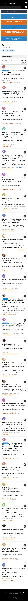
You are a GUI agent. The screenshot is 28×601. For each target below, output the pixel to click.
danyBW (4, 137)
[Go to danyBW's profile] (4, 128)
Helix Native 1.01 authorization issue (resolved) (12, 260)
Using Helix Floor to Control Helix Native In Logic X (14, 549)
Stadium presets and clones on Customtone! (14, 39)
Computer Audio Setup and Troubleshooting (13, 367)
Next (22, 60)
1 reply (13, 122)
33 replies (13, 498)
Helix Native (17, 74)
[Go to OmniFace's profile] (4, 319)
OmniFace (4, 326)
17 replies (15, 167)
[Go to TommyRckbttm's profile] (4, 400)
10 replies (17, 333)
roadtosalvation (6, 160)
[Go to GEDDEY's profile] (4, 295)
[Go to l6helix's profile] (4, 340)
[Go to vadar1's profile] (4, 484)
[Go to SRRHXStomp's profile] (4, 108)
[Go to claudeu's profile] (4, 174)
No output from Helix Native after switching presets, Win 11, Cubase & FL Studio (13, 157)
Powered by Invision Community (14, 598)
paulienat (4, 531)
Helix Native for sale (9, 344)
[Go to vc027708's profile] (4, 215)
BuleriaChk (5, 262)
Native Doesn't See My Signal (12, 404)
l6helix (3, 345)
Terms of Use (6, 593)
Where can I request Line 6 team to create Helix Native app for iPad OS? (14, 134)
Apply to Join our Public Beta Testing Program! (14, 16)
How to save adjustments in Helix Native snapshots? (14, 179)
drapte (4, 572)
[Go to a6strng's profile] (4, 381)
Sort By (23, 62)
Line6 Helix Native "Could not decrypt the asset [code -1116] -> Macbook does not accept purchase (12, 445)
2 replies (15, 101)
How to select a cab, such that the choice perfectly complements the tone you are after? (13, 301)
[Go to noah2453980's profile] (4, 236)
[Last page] (25, 60)
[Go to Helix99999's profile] (4, 359)
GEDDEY (4, 306)
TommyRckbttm (6, 405)
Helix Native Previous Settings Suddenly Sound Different (13, 92)
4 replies (15, 208)
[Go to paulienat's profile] (4, 525)
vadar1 (3, 491)
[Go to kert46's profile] (4, 505)
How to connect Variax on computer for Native (11, 468)
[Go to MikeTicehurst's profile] (4, 544)
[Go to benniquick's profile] (4, 439)
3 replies (15, 288)
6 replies (16, 312)
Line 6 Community (8, 3)
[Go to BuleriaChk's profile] (4, 255)
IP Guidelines (15, 592)
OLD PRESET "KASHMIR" (11, 385)
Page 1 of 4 (14, 60)
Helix (19, 115)
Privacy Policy (10, 592)
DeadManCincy (6, 426)
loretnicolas (5, 471)
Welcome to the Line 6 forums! (14, 11)
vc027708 (4, 222)
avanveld (4, 283)
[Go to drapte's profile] (4, 565)
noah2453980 (5, 243)
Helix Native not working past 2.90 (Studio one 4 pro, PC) (12, 423)
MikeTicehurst (5, 551)
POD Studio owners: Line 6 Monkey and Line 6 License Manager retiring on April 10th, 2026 (14, 33)
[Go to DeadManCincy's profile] (4, 418)
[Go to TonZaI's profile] (4, 67)
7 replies (14, 537)
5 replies (16, 188)
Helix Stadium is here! (14, 27)
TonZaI (4, 74)
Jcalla (3, 202)
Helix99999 (5, 366)
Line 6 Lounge (18, 137)
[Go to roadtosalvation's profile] (4, 151)
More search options (9, 50)
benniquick (5, 450)
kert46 (4, 512)
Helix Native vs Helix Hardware (13, 529)
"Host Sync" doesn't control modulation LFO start (13, 324)
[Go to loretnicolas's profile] (4, 463)
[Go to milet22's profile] (4, 87)
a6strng (4, 386)
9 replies (12, 80)
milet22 (4, 94)
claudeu (4, 181)
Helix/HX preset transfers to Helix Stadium (14, 22)
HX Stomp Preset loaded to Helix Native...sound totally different (14, 220)
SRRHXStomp (5, 115)
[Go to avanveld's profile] (4, 276)
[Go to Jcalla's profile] (4, 194)
